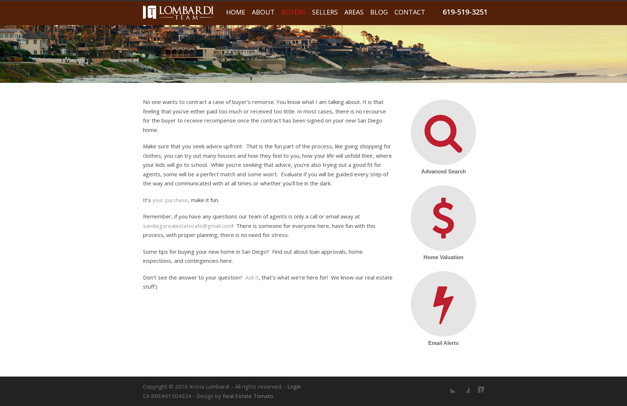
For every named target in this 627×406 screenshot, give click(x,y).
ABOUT (263, 12)
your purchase (170, 200)
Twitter (447, 385)
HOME (235, 12)
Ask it (252, 277)
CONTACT (409, 12)
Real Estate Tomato (248, 395)
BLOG (379, 12)
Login (294, 386)
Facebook (462, 385)
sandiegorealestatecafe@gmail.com (187, 225)
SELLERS (325, 12)
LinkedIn (477, 385)
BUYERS (293, 12)
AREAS (354, 12)
